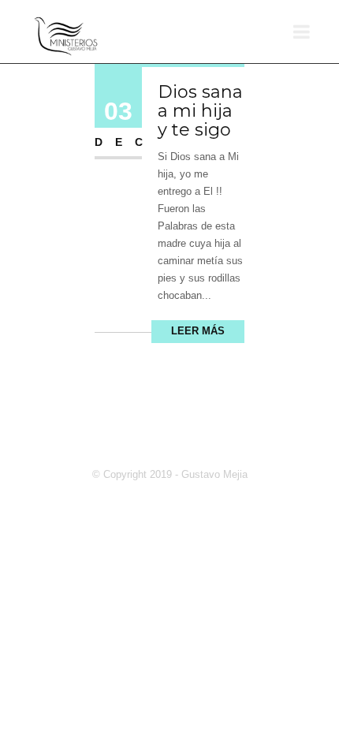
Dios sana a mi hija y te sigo (200, 110)
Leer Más (198, 331)
